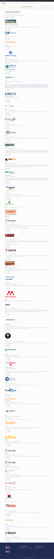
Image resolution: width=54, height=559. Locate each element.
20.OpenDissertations (18, 87)
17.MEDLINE (6, 87)
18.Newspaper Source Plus (10, 87)
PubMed (6, 393)
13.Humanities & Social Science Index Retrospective (18, 86)
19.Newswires (14, 87)
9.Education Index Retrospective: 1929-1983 (38, 85)
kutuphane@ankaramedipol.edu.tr (17, 0)
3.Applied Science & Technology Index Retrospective (40, 84)
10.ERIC (43, 85)
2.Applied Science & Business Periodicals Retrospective (29, 84)
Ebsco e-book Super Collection (10, 69)
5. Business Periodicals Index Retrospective (12, 85)
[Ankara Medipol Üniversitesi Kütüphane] (4, 3)
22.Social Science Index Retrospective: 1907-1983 (30, 87)
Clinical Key (6, 44)
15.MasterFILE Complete (37, 86)
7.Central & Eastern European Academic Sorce (26, 85)
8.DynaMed (32, 85)
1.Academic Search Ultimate (21, 84)
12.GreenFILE (12, 86)
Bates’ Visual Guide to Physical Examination (11, 24)
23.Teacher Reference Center (38, 87)
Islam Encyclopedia (7, 216)
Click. (9, 39)
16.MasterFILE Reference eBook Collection (44, 86)
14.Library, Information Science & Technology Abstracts (29, 86)
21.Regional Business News (22, 87)
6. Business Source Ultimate (19, 85)
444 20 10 (11, 0)
